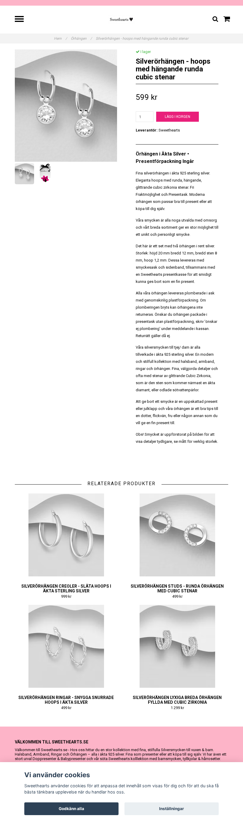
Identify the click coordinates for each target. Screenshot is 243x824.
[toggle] (22, 20)
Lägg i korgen (177, 117)
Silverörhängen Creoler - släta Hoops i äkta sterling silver (66, 588)
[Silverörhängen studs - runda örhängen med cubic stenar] (177, 534)
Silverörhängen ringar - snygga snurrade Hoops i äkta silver (66, 700)
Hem (60, 38)
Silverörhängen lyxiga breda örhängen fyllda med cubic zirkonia (177, 700)
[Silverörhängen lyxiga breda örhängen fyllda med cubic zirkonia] (177, 646)
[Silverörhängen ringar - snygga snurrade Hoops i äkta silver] (66, 646)
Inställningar (171, 808)
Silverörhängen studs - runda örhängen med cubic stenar (177, 588)
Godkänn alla (71, 808)
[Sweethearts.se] (121, 19)
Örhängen (81, 38)
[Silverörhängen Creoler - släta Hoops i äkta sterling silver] (66, 534)
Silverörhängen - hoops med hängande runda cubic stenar (142, 38)
